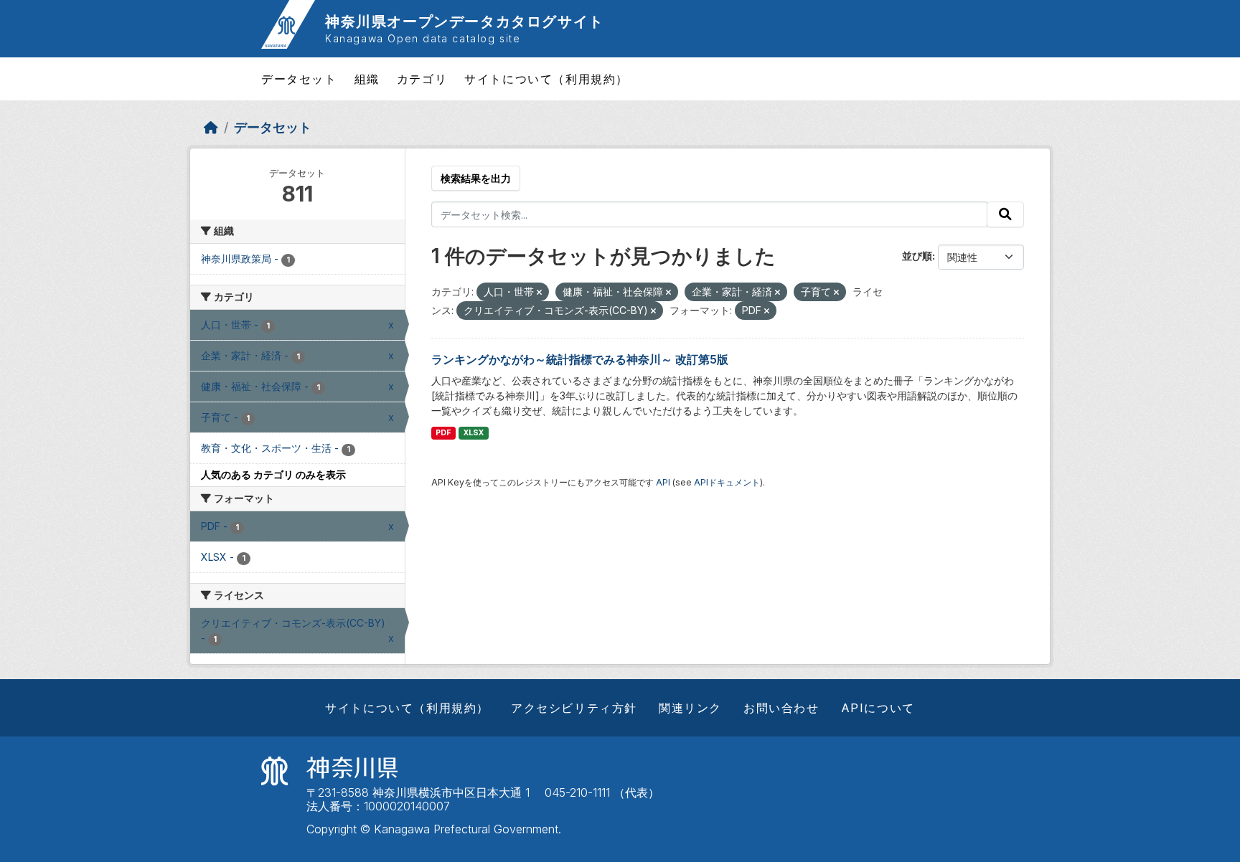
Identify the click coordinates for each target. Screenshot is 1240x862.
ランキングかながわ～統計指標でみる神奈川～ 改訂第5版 (579, 359)
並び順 (917, 256)
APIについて (878, 708)
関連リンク (690, 708)
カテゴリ (422, 79)
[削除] (539, 293)
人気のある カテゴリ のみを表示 (273, 474)
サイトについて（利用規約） (546, 79)
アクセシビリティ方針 (574, 708)
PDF (443, 432)
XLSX (474, 432)
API (663, 482)
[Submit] (1005, 214)
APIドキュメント (727, 482)
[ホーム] (211, 127)
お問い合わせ (781, 708)
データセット (299, 79)
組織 (367, 79)
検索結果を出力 (476, 178)
